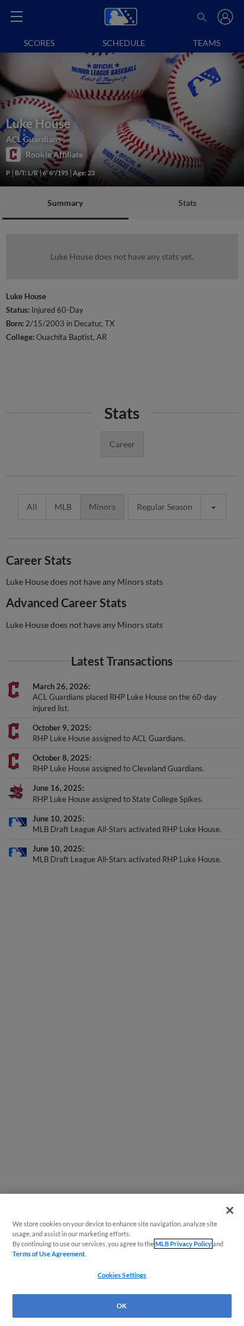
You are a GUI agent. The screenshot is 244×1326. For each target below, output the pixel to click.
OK (122, 1305)
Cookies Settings (122, 1275)
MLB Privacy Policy (183, 1244)
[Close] (230, 1210)
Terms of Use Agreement (48, 1254)
